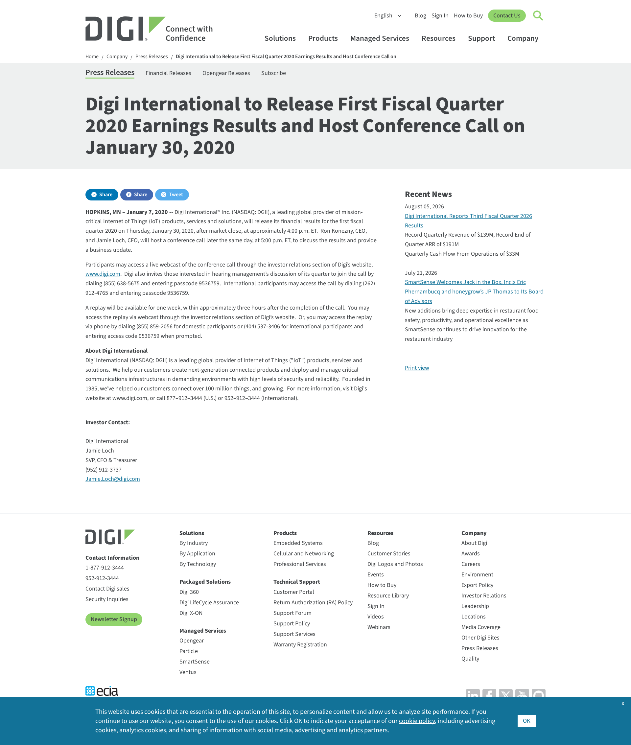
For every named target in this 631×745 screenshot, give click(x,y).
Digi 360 (189, 592)
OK (526, 721)
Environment (477, 574)
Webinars (378, 627)
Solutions (280, 38)
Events (375, 574)
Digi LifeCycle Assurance (209, 602)
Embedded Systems (298, 543)
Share (105, 194)
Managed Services (379, 38)
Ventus (188, 672)
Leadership (475, 606)
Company (522, 38)
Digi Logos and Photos (395, 564)
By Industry (193, 543)
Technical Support (296, 582)
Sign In (440, 16)
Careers (470, 564)
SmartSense (194, 662)
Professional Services (299, 564)
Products (323, 38)
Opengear (191, 641)
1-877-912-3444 (104, 568)
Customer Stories (388, 553)
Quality (470, 659)
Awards (470, 553)
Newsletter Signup (114, 619)
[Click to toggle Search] (538, 15)
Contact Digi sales (107, 589)
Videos (375, 617)
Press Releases (151, 56)
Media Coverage (481, 627)
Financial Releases (168, 73)
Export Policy (477, 585)
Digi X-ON (191, 613)
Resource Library (388, 596)
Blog (420, 16)
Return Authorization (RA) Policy (313, 602)
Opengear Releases (226, 73)
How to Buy (468, 16)
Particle (188, 651)
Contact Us (507, 16)
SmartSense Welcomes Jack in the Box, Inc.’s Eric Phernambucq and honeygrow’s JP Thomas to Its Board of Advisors (474, 291)
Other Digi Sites (480, 638)
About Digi (474, 543)
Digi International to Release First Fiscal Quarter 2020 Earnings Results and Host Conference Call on (286, 56)
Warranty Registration (300, 644)
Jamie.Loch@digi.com (112, 479)
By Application (197, 553)
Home (92, 56)
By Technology (197, 564)
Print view (417, 368)
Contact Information (112, 558)
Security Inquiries (107, 599)
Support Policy (291, 623)
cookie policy (417, 721)
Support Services (294, 634)
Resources (439, 38)
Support (481, 38)
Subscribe (273, 73)
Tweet (176, 194)
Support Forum (292, 613)
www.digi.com (102, 274)
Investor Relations (483, 596)
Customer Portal (293, 592)
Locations (473, 617)
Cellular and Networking (303, 553)
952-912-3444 (102, 578)
